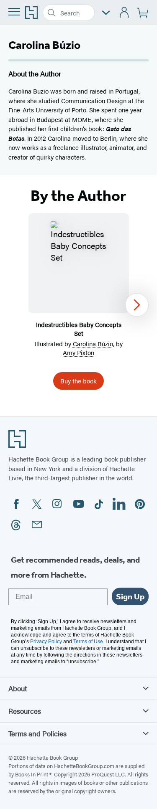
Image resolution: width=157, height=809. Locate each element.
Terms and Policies (37, 733)
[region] (78, 304)
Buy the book (78, 380)
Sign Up (130, 596)
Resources (24, 711)
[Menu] (14, 11)
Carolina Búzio (93, 343)
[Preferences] (106, 12)
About (17, 688)
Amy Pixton (78, 352)
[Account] (124, 12)
